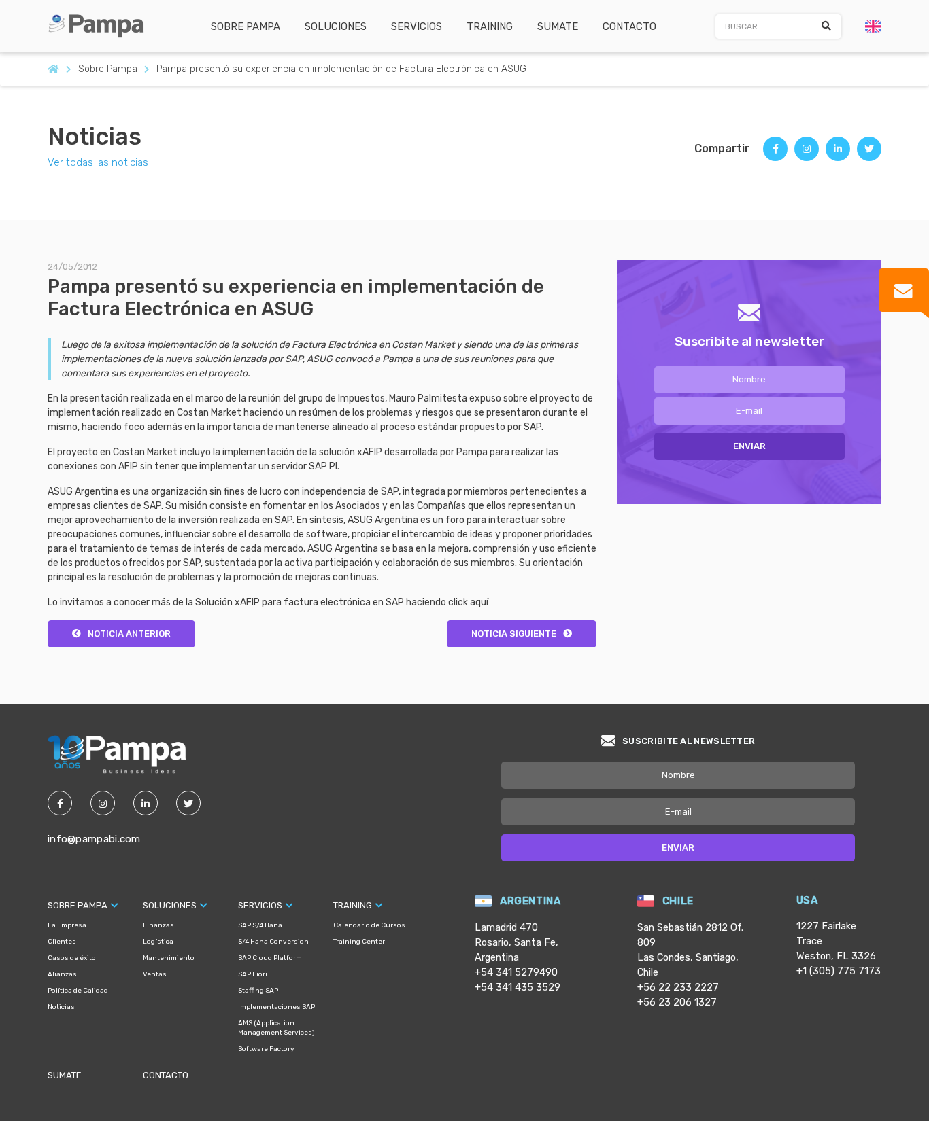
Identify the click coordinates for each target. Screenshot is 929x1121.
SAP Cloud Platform (270, 958)
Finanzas (158, 925)
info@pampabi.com (94, 839)
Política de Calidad (78, 990)
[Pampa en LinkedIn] (145, 803)
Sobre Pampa (245, 26)
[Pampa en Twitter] (188, 803)
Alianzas (62, 974)
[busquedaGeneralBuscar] (826, 26)
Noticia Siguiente (513, 633)
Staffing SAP (258, 990)
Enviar (749, 446)
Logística (158, 942)
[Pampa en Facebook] (60, 803)
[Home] (101, 25)
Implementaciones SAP (276, 1007)
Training (490, 26)
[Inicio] (53, 69)
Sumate (557, 26)
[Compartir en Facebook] (775, 154)
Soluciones (336, 26)
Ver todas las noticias (98, 162)
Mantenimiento (169, 958)
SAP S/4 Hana (260, 925)
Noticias (94, 136)
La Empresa (67, 925)
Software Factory (266, 1049)
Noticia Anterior (129, 633)
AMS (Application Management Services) (276, 1028)
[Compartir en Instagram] (806, 154)
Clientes (62, 942)
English (873, 26)
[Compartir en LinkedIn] (838, 154)
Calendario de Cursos (369, 925)
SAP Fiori (252, 974)
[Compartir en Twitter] (869, 154)
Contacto (629, 26)
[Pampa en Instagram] (102, 803)
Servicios (416, 26)
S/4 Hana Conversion (273, 942)
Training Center (359, 942)
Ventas (155, 974)
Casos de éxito (72, 958)
